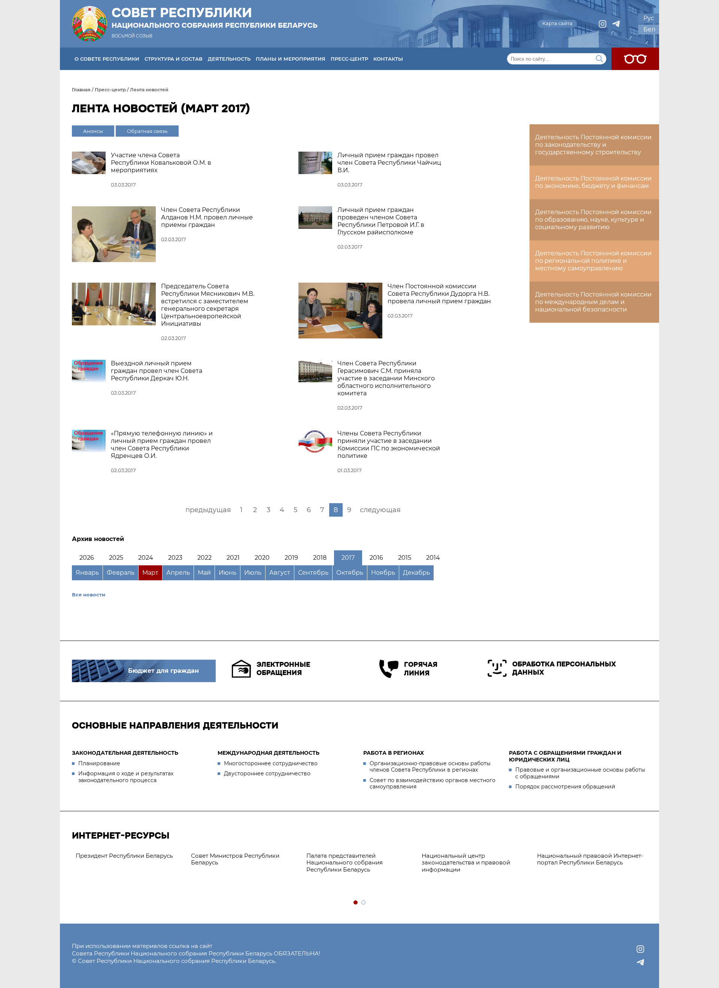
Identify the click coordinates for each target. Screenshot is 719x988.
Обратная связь (147, 131)
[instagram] (602, 24)
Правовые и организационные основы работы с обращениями (580, 773)
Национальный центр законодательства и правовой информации (466, 862)
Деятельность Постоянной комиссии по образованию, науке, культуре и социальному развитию (593, 220)
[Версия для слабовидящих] (635, 59)
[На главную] (89, 24)
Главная (81, 89)
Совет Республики (215, 17)
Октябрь (349, 572)
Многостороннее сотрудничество (271, 763)
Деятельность (229, 59)
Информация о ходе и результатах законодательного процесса (125, 777)
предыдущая (208, 510)
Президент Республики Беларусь (124, 855)
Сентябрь (313, 572)
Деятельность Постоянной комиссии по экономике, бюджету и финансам (593, 182)
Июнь (227, 572)
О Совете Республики (107, 59)
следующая (380, 510)
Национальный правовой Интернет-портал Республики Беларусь (590, 859)
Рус (648, 18)
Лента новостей (149, 89)
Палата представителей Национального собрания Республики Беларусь (344, 862)
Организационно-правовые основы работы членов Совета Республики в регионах (430, 766)
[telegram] (616, 24)
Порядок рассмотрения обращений (565, 786)
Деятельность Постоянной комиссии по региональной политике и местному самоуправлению (593, 261)
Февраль (120, 572)
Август (279, 572)
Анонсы (93, 131)
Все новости (88, 595)
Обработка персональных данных (564, 668)
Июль (252, 572)
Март (150, 572)
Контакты (388, 59)
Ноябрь (383, 572)
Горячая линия (420, 668)
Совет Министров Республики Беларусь (235, 859)
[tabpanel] (129, 856)
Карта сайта (557, 23)
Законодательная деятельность (125, 753)
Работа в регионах (393, 753)
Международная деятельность (268, 753)
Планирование (99, 763)
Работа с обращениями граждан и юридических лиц (565, 756)
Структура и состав (174, 59)
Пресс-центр (349, 59)
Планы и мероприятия (290, 59)
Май (204, 572)
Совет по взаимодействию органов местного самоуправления (432, 783)
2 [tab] (364, 903)
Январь (87, 572)
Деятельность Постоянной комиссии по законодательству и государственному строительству (593, 145)
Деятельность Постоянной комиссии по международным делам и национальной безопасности (593, 302)
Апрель (178, 572)
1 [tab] (356, 903)
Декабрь (416, 572)
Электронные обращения (283, 668)
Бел (649, 29)
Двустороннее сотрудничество (267, 773)
